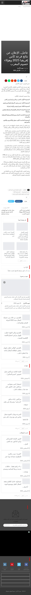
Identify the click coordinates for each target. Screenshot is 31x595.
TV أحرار (29, 279)
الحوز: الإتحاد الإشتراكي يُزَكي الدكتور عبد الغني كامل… (17, 441)
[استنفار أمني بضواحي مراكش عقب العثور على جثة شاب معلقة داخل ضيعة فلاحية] (26, 384)
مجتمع (27, 242)
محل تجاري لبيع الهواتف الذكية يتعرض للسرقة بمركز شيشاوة (7, 212)
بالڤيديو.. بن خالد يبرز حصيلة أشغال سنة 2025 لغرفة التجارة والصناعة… (15, 320)
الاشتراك (6, 525)
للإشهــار (25, 581)
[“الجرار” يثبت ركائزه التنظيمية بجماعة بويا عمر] (8, 227)
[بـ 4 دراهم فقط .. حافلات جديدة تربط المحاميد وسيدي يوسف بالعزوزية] (22, 246)
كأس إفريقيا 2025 (17, 192)
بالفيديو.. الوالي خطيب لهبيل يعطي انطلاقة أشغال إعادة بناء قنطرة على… (16, 350)
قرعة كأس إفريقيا (25, 192)
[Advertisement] (15, 23)
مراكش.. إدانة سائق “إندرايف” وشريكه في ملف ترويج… (16, 402)
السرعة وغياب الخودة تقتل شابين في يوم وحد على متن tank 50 (15, 417)
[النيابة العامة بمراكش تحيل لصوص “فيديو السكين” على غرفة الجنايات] (26, 371)
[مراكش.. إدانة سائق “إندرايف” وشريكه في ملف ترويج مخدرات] (26, 399)
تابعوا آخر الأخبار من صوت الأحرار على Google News (15, 183)
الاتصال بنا (24, 584)
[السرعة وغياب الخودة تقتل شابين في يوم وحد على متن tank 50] (26, 414)
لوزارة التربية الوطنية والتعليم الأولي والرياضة (20, 194)
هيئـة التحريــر (24, 574)
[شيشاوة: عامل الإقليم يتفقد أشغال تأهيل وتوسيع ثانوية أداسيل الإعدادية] (8, 246)
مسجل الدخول (18, 270)
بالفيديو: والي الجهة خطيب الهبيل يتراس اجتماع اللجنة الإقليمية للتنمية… (16, 335)
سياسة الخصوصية (23, 578)
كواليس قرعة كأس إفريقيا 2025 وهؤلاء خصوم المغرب (24, 212)
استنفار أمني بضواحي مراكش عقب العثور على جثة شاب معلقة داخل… (16, 386)
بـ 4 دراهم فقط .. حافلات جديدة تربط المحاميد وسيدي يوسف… (15, 469)
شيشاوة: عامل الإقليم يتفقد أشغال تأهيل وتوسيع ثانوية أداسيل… (16, 484)
